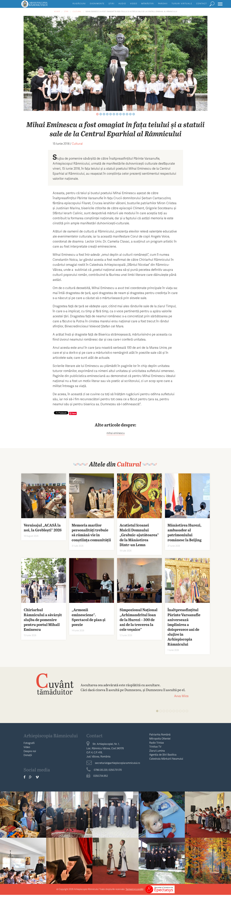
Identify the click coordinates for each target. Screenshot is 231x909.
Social (162, 807)
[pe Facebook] (24, 777)
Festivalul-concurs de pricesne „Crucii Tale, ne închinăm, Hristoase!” (208, 821)
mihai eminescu (116, 433)
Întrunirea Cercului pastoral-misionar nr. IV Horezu (162, 864)
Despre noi (30, 751)
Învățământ (23, 807)
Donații (28, 755)
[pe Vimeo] (37, 777)
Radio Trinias (156, 742)
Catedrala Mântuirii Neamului (166, 758)
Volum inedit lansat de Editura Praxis (69, 862)
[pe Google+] (30, 777)
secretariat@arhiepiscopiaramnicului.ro (117, 763)
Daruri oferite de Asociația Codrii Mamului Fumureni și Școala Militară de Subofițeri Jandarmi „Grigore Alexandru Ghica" (162, 828)
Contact (201, 3)
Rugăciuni (79, 3)
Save (74, 413)
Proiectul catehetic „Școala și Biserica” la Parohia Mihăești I (23, 818)
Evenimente (97, 3)
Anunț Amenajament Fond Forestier (208, 862)
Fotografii (29, 743)
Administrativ (115, 807)
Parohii (163, 3)
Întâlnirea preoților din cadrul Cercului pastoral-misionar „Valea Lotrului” (69, 821)
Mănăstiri (147, 3)
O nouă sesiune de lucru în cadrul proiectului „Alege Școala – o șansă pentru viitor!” (23, 867)
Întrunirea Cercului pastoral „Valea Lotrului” (115, 818)
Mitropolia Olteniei (159, 738)
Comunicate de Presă (207, 853)
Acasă (57, 11)
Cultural (77, 11)
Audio (122, 3)
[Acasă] (41, 5)
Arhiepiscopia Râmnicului (51, 735)
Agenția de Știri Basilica (162, 754)
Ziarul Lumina (157, 750)
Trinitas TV (155, 746)
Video (133, 3)
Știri (111, 3)
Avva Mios (181, 696)
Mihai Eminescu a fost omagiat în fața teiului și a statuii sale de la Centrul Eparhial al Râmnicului (131, 11)
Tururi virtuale (182, 3)
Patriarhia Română (159, 734)
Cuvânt (55, 683)
